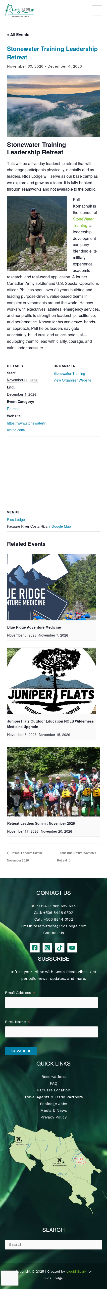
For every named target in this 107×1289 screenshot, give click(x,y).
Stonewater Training (69, 373)
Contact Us (53, 933)
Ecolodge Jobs (53, 1104)
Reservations (54, 1076)
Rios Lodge (16, 519)
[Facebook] (35, 947)
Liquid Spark (76, 1271)
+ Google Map (60, 526)
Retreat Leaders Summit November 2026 (41, 823)
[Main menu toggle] (97, 10)
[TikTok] (59, 947)
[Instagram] (47, 947)
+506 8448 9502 (58, 912)
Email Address (20, 993)
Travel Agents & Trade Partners (53, 1097)
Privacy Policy (54, 1117)
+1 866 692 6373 (63, 906)
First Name (18, 1022)
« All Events (18, 34)
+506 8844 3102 (58, 919)
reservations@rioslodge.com (60, 926)
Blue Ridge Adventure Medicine (34, 627)
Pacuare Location (53, 1090)
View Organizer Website (72, 380)
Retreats (13, 408)
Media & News (53, 1110)
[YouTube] (72, 947)
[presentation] (51, 587)
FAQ (53, 1083)
